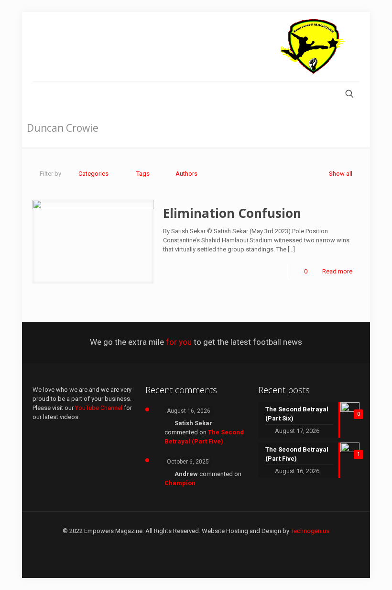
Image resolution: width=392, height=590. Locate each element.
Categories (93, 173)
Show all (340, 173)
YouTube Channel (98, 407)
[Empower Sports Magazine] (313, 46)
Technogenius (310, 530)
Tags (143, 173)
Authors (186, 173)
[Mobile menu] (41, 95)
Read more (337, 271)
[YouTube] (196, 544)
